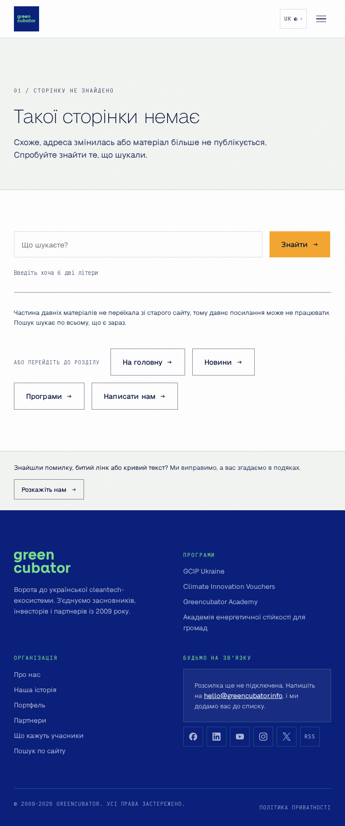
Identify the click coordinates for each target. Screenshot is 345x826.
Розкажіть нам (44, 489)
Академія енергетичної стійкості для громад (244, 622)
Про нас (27, 674)
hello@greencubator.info (243, 695)
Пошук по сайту (40, 750)
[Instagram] (263, 736)
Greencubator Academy (220, 601)
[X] (286, 736)
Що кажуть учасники (49, 735)
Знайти (294, 244)
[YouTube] (240, 736)
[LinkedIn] (216, 736)
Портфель (29, 705)
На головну (143, 362)
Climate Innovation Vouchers (229, 586)
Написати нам (129, 396)
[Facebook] (193, 736)
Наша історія (35, 689)
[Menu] (321, 19)
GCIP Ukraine (204, 571)
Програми (44, 396)
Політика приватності (295, 807)
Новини (218, 362)
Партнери (30, 720)
